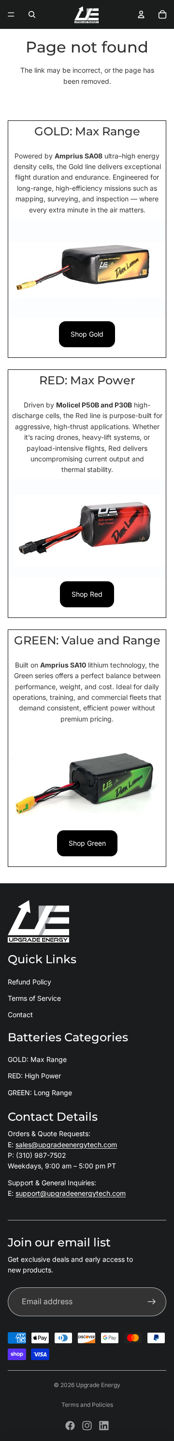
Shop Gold (87, 334)
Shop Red (87, 594)
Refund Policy (29, 982)
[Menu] (11, 14)
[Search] (32, 14)
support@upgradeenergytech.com (70, 1193)
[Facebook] (70, 1425)
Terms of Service (34, 998)
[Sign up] (152, 1302)
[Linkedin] (104, 1425)
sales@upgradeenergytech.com (66, 1144)
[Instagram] (87, 1425)
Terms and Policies (87, 1404)
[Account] (141, 14)
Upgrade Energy (98, 1385)
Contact (20, 1014)
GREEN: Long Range (40, 1092)
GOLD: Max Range (37, 1059)
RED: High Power (34, 1076)
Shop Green (87, 843)
